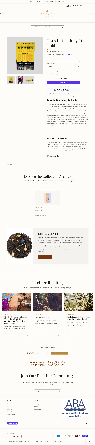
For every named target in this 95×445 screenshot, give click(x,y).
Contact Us (10, 409)
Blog (8, 406)
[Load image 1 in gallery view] (11, 80)
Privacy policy (31, 441)
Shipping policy (58, 441)
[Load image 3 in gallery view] (29, 80)
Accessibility (37, 409)
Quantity (49, 70)
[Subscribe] (59, 391)
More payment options (63, 86)
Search (36, 406)
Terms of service (39, 441)
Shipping (49, 51)
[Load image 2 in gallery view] (20, 80)
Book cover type (51, 63)
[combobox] (47, 27)
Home (8, 35)
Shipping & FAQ (38, 404)
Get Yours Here (45, 257)
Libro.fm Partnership (12, 411)
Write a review (59, 353)
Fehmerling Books (14, 441)
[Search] (62, 27)
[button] (67, 156)
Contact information (49, 441)
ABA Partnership (11, 414)
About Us (9, 404)
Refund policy (23, 441)
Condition (49, 57)
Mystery (14, 35)
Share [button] (50, 161)
